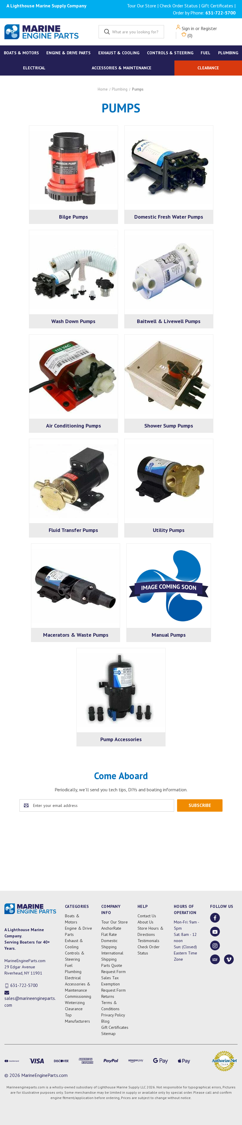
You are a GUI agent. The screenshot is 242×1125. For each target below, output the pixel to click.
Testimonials (148, 940)
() (189, 35)
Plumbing (228, 52)
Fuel (205, 52)
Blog (105, 1021)
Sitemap (108, 1033)
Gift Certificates (217, 6)
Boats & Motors (21, 52)
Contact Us (147, 915)
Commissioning (78, 996)
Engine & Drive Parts (68, 52)
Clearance (208, 68)
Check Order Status (179, 6)
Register (209, 28)
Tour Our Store (141, 6)
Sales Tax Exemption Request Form (113, 984)
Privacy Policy (113, 1015)
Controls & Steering (170, 52)
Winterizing (75, 1002)
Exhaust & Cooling (118, 52)
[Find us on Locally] (215, 959)
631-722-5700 (220, 13)
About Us (145, 922)
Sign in (188, 28)
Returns (107, 996)
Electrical (34, 68)
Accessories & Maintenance (121, 68)
